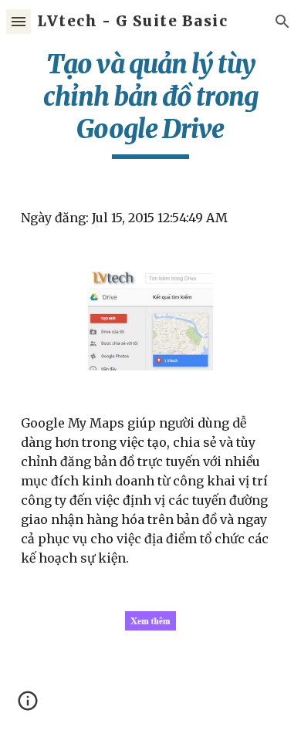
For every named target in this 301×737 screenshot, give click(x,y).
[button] (18, 21)
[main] (150, 103)
